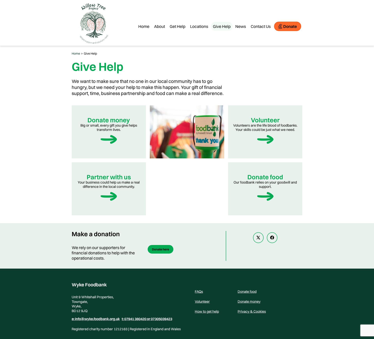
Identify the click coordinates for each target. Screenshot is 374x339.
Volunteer (202, 301)
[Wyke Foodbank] (93, 44)
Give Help (222, 26)
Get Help (177, 26)
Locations (199, 26)
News (240, 26)
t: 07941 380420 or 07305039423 (147, 319)
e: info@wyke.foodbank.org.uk (96, 319)
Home (143, 26)
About (159, 26)
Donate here (160, 249)
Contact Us (261, 26)
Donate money (249, 301)
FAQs (199, 291)
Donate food (247, 291)
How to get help (207, 311)
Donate (290, 26)
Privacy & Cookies (252, 311)
